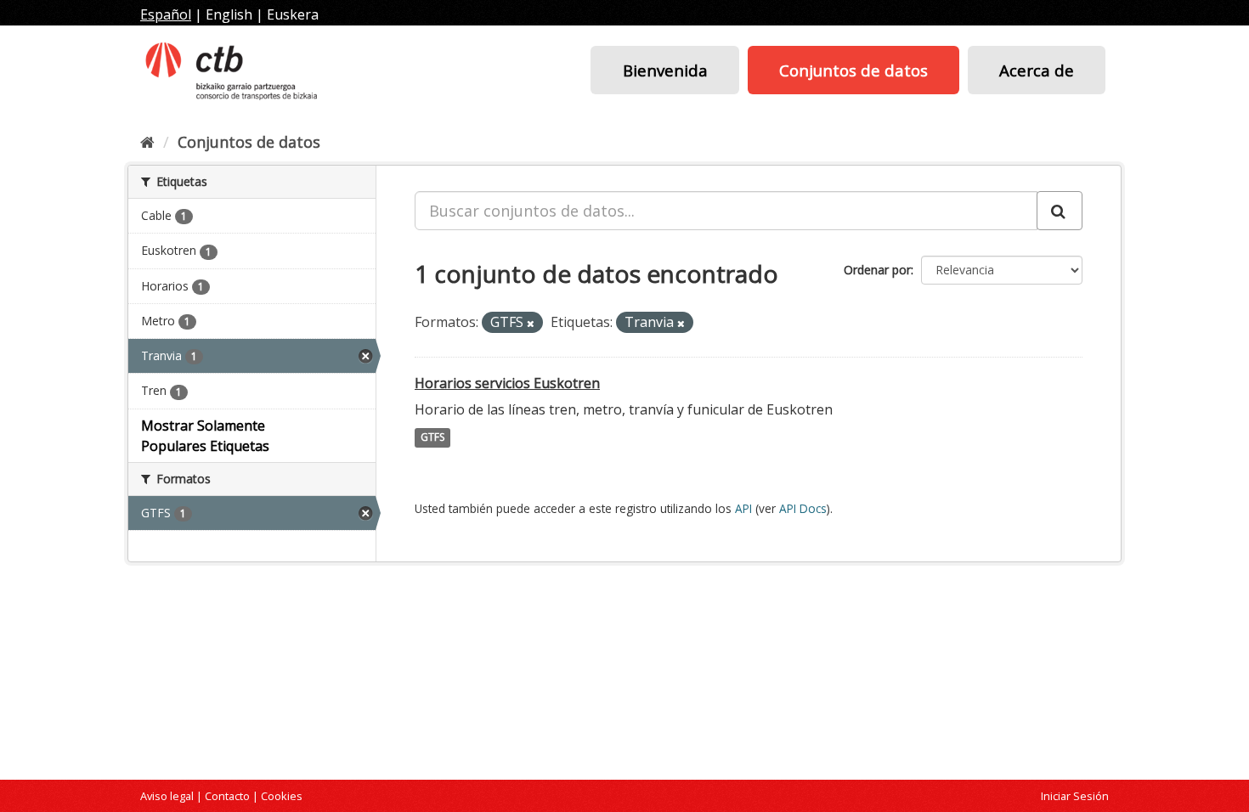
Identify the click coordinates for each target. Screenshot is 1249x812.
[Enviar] (1059, 210)
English (229, 14)
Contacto (227, 796)
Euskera (293, 14)
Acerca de (1036, 70)
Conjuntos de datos (853, 70)
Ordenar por (877, 270)
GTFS (432, 438)
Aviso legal (167, 796)
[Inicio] (147, 142)
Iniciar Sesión (1075, 796)
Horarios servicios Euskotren (507, 383)
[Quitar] (530, 323)
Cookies (281, 796)
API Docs (803, 508)
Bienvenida (665, 70)
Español (165, 14)
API (743, 508)
